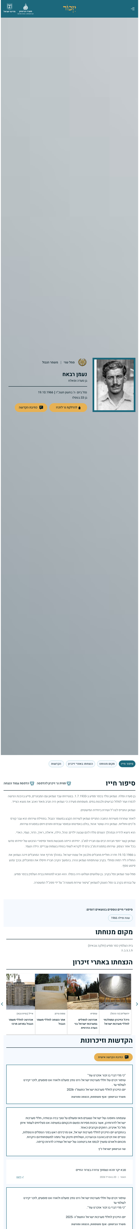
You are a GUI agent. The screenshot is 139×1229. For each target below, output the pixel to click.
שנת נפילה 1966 (119, 918)
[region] (68, 1004)
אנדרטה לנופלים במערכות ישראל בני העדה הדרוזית (85, 1024)
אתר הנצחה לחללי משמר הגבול (54, 1022)
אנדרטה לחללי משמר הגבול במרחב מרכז (21, 1022)
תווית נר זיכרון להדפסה (50, 783)
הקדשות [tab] (55, 764)
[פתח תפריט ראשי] (132, 9)
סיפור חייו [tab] (126, 764)
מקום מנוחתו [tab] (106, 764)
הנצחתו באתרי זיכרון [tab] (79, 764)
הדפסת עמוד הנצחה (15, 783)
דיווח (18, 1177)
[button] (30, 407)
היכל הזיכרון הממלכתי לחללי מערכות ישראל (115, 1022)
